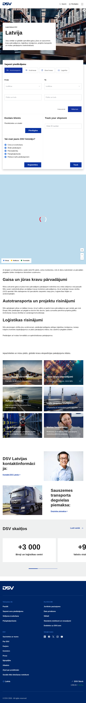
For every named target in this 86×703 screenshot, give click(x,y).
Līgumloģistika (13, 427)
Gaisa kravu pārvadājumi (18, 376)
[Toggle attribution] (83, 261)
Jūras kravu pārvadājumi (60, 376)
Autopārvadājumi (14, 401)
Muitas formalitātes (57, 427)
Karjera (5, 646)
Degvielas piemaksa (58, 511)
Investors (6, 651)
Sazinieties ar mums (10, 637)
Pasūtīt (5, 606)
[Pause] (84, 10)
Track (75, 165)
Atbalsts (6, 665)
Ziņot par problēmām (11, 670)
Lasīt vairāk (75, 528)
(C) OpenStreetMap (76, 262)
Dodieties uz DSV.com (52, 625)
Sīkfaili (46, 616)
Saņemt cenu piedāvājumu (13, 611)
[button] (33, 568)
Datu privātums (50, 611)
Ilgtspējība (7, 660)
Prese (5, 656)
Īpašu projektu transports (60, 403)
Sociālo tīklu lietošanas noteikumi (16, 675)
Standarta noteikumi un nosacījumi (57, 621)
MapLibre (66, 262)
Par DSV (6, 641)
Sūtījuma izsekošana (11, 616)
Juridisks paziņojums (52, 606)
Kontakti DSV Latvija (11, 475)
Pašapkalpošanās (9, 621)
